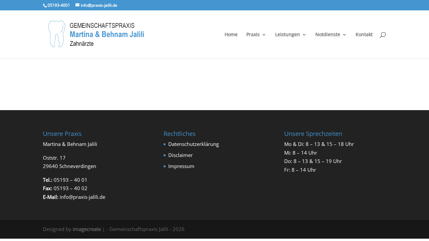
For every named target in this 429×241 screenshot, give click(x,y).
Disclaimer (180, 155)
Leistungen (287, 34)
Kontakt (364, 34)
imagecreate (87, 229)
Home (231, 34)
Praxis (253, 34)
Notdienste (327, 34)
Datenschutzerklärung (193, 144)
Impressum (181, 166)
